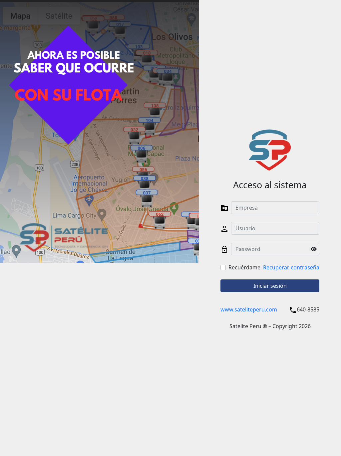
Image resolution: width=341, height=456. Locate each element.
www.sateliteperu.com (248, 309)
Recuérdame (244, 267)
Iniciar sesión (270, 285)
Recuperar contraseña (291, 267)
